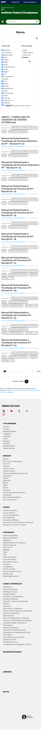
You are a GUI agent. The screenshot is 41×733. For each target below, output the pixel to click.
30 (33, 371)
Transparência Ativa (10, 642)
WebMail (6, 550)
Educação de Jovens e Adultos (14, 525)
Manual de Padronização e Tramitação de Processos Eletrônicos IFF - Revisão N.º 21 (20, 165)
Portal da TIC (8, 547)
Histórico (6, 427)
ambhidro (7, 672)
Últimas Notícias (9, 448)
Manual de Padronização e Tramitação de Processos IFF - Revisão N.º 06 (16, 288)
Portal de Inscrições (10, 562)
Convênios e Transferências (13, 596)
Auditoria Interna (9, 594)
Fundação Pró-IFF (9, 640)
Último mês (27, 55)
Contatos (6, 429)
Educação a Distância (11, 520)
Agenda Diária (7, 55)
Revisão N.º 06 (31, 305)
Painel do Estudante (10, 535)
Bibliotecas (7, 540)
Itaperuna (6, 480)
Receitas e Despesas (10, 599)
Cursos (6, 507)
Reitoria (5, 459)
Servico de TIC (8, 105)
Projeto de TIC (8, 100)
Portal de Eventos (9, 559)
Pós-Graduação (9, 518)
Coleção (6, 60)
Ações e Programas (10, 589)
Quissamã (6, 490)
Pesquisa (6, 441)
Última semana (28, 52)
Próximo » (38, 372)
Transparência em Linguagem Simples (17, 644)
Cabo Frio (6, 464)
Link (4, 74)
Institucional (7, 587)
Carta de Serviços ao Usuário (13, 637)
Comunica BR (15, 2)
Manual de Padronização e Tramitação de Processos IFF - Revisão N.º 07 (16, 260)
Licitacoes (6, 98)
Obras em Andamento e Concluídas (16, 618)
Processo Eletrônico (18, 131)
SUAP (5, 552)
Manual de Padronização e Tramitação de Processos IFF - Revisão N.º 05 (16, 315)
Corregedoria (8, 567)
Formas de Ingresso (10, 510)
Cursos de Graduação (11, 515)
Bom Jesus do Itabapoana (12, 461)
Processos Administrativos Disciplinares (17, 620)
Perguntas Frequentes (11, 613)
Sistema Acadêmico (10, 538)
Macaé (5, 483)
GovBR (3, 2)
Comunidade (8, 532)
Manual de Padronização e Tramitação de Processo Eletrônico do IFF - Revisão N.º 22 (19, 141)
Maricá (5, 488)
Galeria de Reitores (10, 431)
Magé (5, 485)
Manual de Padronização (12, 305)
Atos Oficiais (7, 635)
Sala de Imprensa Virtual (12, 571)
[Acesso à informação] (28, 717)
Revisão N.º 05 (31, 333)
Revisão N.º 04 (8, 360)
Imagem (6, 72)
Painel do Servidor (9, 545)
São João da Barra (10, 500)
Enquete (6, 86)
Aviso (5, 81)
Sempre (25, 57)
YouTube (11, 411)
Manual (34, 274)
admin (6, 125)
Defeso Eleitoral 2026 (10, 576)
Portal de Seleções (10, 557)
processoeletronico (12, 652)
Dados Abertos (8, 616)
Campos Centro (9, 469)
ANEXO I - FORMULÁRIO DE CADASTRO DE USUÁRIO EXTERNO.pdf (15, 120)
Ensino (5, 439)
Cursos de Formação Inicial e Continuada (18, 522)
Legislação (7, 436)
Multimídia (6, 103)
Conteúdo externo (9, 67)
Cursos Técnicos (9, 513)
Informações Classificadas (12, 608)
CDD (4, 555)
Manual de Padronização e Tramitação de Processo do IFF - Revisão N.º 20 (18, 189)
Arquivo (5, 69)
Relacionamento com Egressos (14, 543)
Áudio (5, 57)
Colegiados (7, 434)
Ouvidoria (6, 564)
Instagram (3, 414)
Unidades (7, 456)
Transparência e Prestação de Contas (16, 632)
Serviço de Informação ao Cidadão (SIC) (17, 611)
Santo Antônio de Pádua (12, 497)
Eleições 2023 (8, 574)
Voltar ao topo (18, 381)
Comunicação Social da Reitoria (14, 146)
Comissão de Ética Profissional (14, 630)
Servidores (7, 606)
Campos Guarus (9, 471)
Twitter (3, 411)
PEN (4, 131)
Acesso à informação (30, 2)
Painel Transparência (10, 628)
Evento (5, 64)
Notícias (6, 84)
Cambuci (6, 466)
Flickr (27, 411)
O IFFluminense (9, 423)
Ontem (25, 50)
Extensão (6, 443)
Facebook (19, 411)
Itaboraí (6, 478)
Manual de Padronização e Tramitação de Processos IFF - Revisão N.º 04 (16, 343)
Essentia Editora (9, 446)
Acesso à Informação (12, 584)
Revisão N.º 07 (8, 278)
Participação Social (10, 592)
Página (5, 62)
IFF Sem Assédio (9, 569)
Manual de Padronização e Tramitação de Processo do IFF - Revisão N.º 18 (18, 236)
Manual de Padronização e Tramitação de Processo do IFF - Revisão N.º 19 (18, 213)
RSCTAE (6, 692)
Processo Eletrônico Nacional (25, 128)
